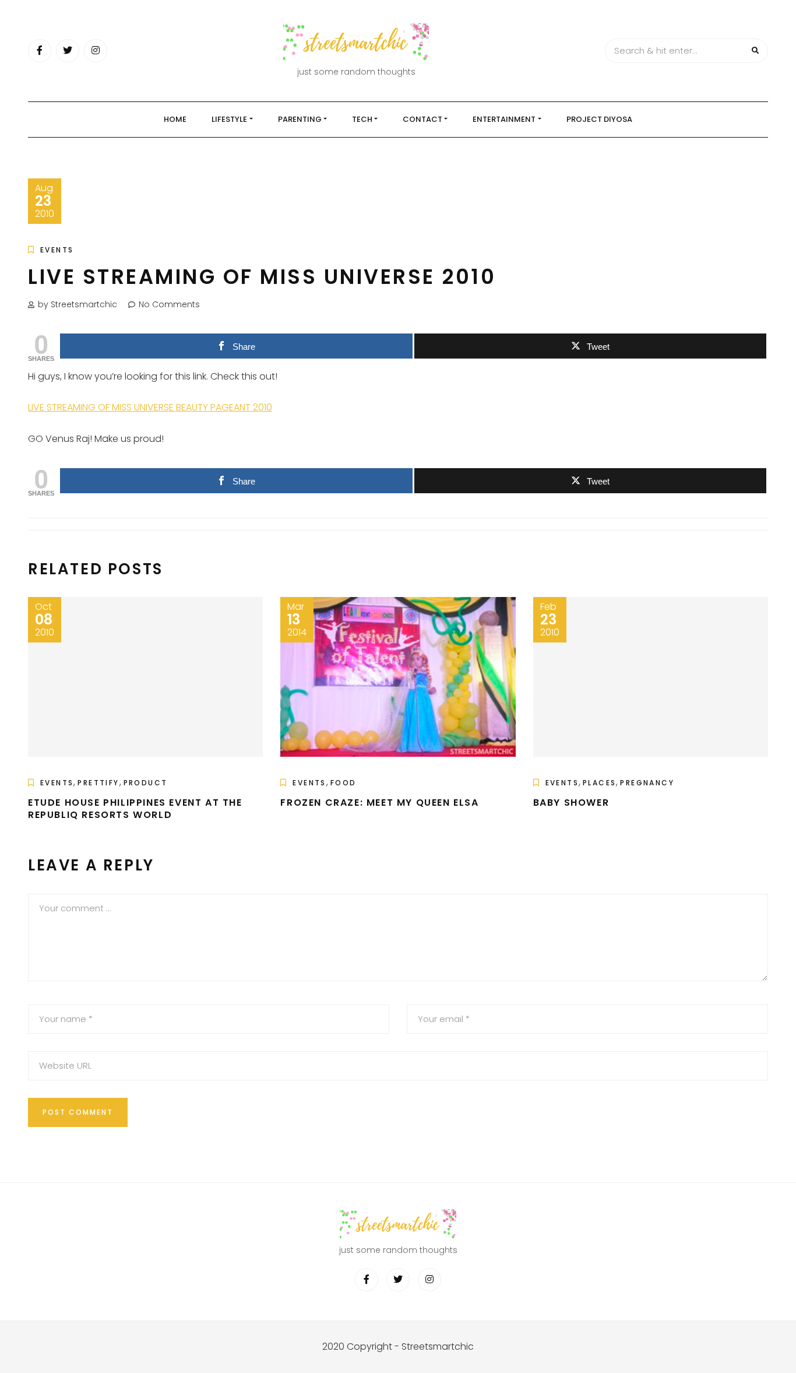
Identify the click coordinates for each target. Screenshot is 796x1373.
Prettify (98, 783)
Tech (362, 119)
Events (56, 250)
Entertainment (504, 119)
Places (599, 783)
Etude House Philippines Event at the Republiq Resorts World (135, 808)
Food (343, 783)
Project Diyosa (599, 119)
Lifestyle (229, 119)
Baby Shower (571, 802)
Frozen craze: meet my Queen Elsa (379, 802)
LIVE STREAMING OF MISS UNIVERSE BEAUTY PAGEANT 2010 (150, 407)
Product (146, 783)
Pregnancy (647, 783)
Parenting (300, 119)
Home (175, 119)
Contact (422, 119)
